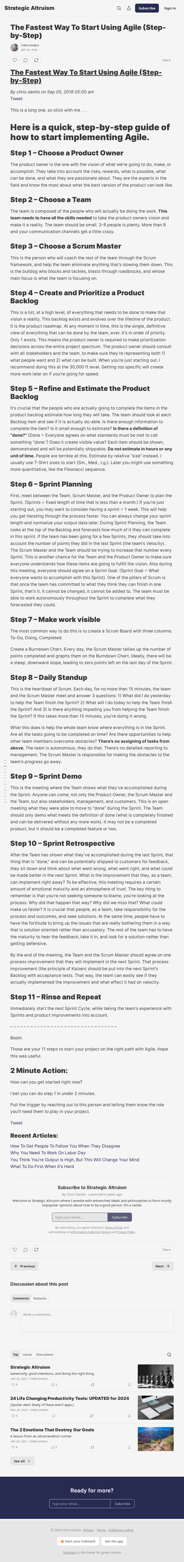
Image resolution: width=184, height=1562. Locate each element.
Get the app (114, 1541)
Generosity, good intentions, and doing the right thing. (52, 1373)
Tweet (16, 98)
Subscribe (147, 8)
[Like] (14, 60)
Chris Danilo (30, 45)
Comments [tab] (21, 1298)
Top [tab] (15, 1355)
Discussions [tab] (44, 1355)
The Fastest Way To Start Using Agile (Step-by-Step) (86, 76)
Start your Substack (80, 1541)
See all (19, 1461)
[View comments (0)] (25, 60)
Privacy (88, 1530)
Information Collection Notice (90, 1232)
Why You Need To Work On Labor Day (48, 1152)
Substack (70, 1552)
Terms (101, 1530)
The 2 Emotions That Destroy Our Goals (52, 1429)
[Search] (118, 8)
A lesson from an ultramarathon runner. (41, 1436)
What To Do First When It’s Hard (42, 1166)
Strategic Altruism (30, 1367)
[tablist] (29, 1298)
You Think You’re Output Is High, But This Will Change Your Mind (74, 1159)
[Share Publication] (128, 8)
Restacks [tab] (39, 1298)
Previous (27, 1266)
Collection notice (121, 1530)
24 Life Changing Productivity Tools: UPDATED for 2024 (69, 1398)
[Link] (4, 76)
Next (160, 1266)
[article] (92, 1376)
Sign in (170, 8)
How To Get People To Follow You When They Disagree (65, 1146)
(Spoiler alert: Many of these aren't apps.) (42, 1404)
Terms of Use (113, 1227)
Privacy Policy (126, 1232)
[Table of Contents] (5, 781)
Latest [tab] (27, 1355)
